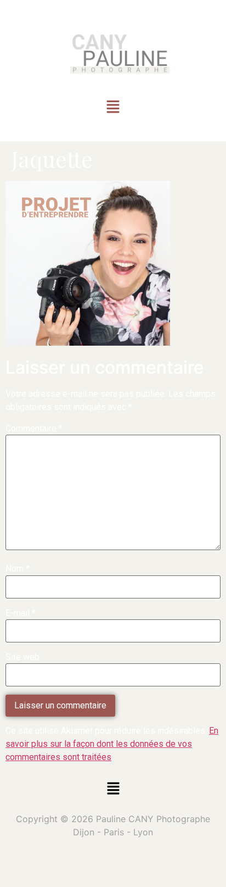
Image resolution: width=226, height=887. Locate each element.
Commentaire (34, 428)
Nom (17, 568)
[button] (113, 108)
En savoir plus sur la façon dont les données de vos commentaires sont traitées (111, 743)
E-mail (20, 613)
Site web (22, 657)
